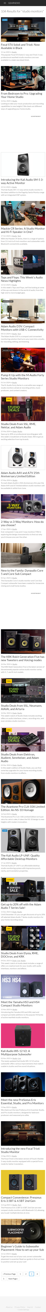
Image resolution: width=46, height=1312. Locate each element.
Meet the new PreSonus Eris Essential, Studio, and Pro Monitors (22, 1101)
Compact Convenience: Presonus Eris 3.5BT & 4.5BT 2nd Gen (21, 1199)
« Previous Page (9, 1274)
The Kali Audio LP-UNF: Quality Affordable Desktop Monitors (20, 857)
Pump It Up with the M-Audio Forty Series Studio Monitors (22, 376)
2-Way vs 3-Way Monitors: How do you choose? (22, 523)
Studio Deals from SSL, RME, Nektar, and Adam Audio (18, 425)
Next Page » (13, 1279)
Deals (15, 431)
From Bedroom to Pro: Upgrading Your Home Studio (21, 95)
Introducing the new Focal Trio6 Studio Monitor (20, 1150)
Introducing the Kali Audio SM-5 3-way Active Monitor (22, 181)
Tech (19, 236)
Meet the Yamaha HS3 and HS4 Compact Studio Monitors (20, 1003)
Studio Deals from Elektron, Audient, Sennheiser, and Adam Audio (20, 758)
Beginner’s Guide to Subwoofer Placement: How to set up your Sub (22, 1248)
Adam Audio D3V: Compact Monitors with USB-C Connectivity (22, 327)
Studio (14, 52)
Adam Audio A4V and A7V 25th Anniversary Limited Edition (20, 474)
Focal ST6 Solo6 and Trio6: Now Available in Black (20, 46)
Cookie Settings (23, 1310)
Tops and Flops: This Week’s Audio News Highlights (22, 279)
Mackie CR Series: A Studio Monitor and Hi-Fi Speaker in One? (23, 230)
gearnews (14, 3)
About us (9, 1307)
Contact (38, 1307)
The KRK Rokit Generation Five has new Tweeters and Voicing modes (22, 658)
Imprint (30, 1307)
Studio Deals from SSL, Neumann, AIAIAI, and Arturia (21, 707)
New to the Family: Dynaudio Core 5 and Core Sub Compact (22, 572)
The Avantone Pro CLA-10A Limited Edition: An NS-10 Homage (23, 808)
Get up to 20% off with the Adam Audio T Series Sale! (21, 906)
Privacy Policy (20, 1307)
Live (18, 961)
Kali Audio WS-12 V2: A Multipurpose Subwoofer (16, 1052)
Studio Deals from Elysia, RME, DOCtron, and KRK (19, 954)
